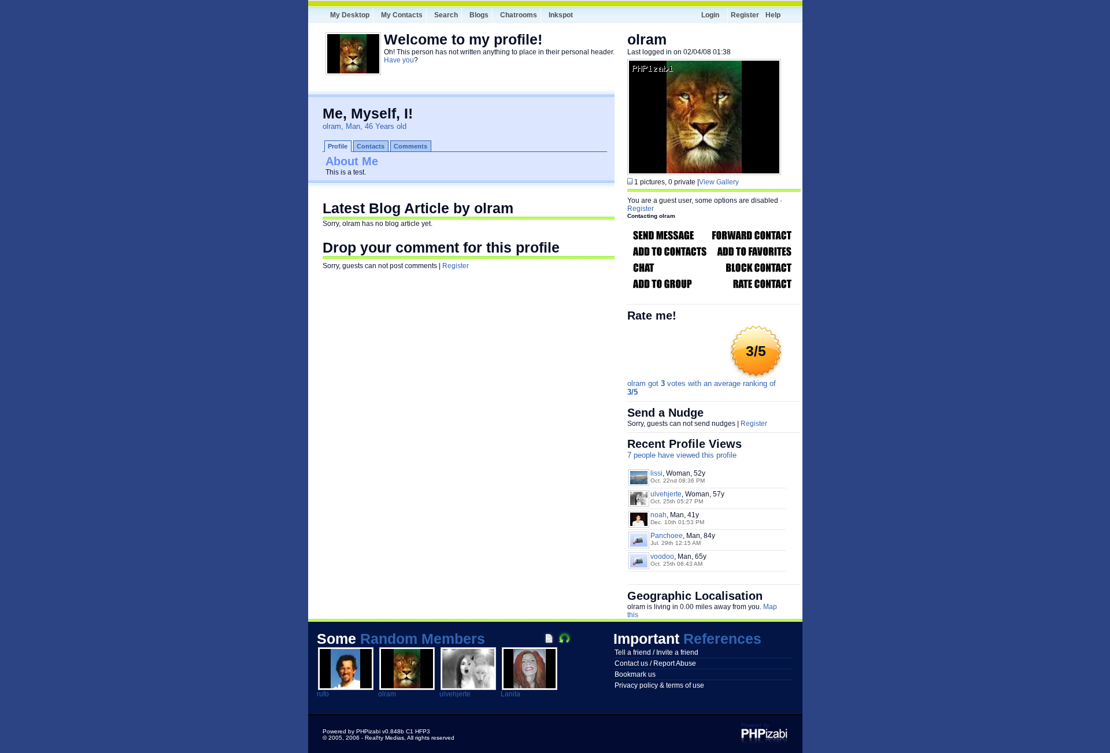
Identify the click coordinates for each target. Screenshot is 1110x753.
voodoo (662, 556)
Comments (410, 146)
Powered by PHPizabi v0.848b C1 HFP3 (376, 731)
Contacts (370, 146)
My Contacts (402, 15)
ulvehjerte (666, 494)
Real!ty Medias (384, 738)
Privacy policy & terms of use (659, 685)
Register (745, 15)
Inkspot (561, 15)
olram (387, 694)
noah (658, 515)
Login (710, 15)
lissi (656, 473)
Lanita (510, 694)
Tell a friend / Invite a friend (656, 652)
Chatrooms (518, 15)
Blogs (479, 15)
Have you (399, 60)
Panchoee (666, 536)
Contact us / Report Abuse (655, 663)
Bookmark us (635, 674)
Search (446, 15)
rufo (323, 694)
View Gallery (719, 182)
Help (772, 15)
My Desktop (349, 15)
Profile (337, 146)
